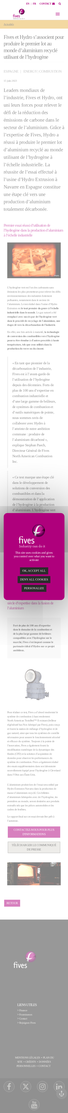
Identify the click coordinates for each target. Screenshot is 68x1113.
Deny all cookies (34, 579)
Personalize (34, 588)
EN (27, 3)
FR (34, 3)
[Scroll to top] (63, 1105)
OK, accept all (34, 570)
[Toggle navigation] (58, 14)
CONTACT (45, 3)
